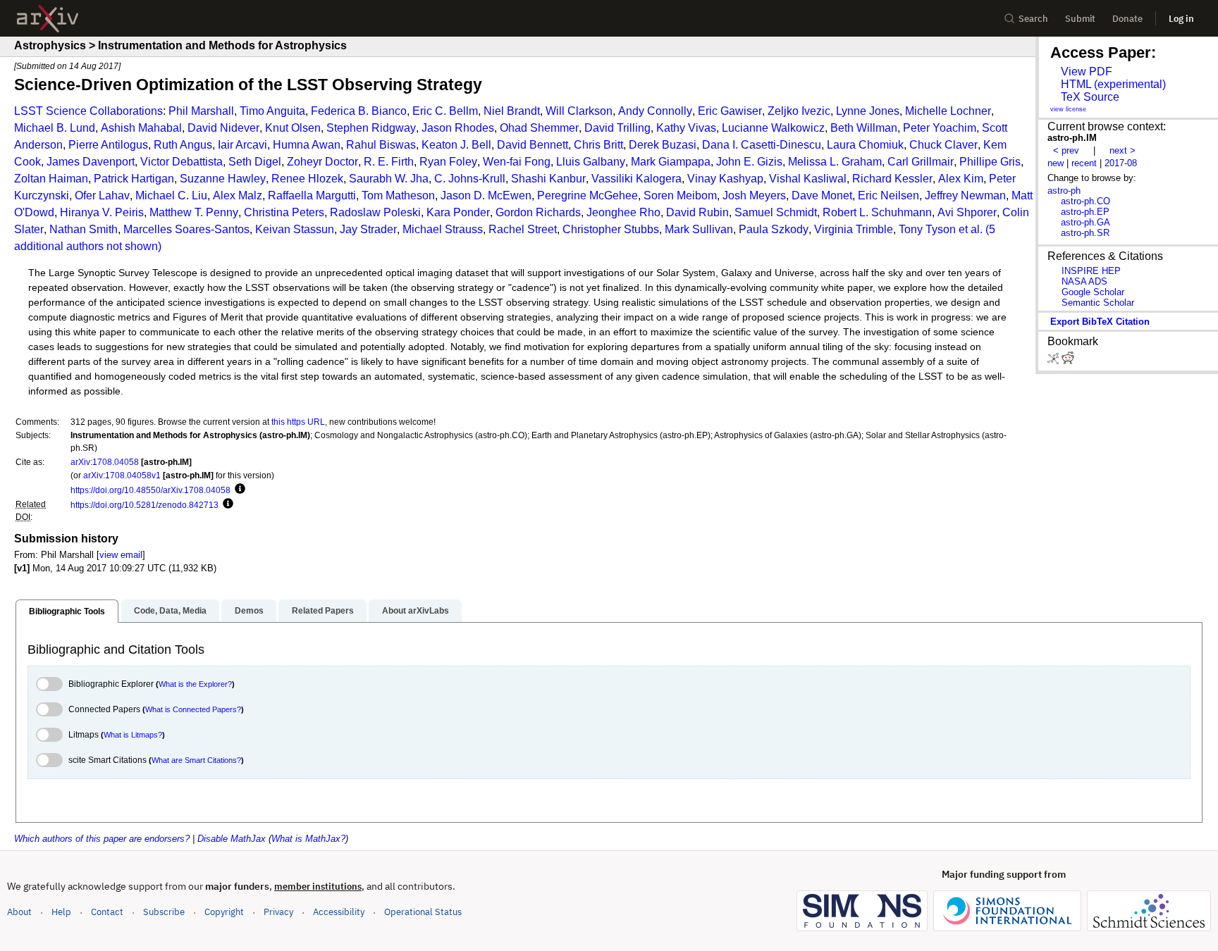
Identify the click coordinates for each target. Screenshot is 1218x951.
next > (1122, 150)
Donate (1127, 19)
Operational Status (423, 911)
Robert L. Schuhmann (877, 212)
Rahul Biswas (381, 145)
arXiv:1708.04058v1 (122, 475)
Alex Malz (237, 195)
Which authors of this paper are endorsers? (102, 838)
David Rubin (697, 212)
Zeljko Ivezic (799, 111)
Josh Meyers (754, 195)
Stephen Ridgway (371, 128)
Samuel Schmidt (775, 212)
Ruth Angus (183, 145)
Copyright (224, 912)
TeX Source (1090, 97)
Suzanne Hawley (223, 179)
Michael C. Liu (171, 195)
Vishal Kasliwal (808, 179)
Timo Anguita (272, 111)
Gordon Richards (538, 212)
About (19, 912)
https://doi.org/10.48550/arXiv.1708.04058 (150, 490)
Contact (107, 912)
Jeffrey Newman (965, 195)
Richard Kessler (892, 179)
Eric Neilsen (888, 195)
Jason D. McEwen (486, 195)
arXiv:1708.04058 (104, 461)
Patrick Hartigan (134, 179)
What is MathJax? (308, 838)
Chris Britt (598, 145)
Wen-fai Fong (516, 162)
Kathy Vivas (686, 128)
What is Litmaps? (133, 735)
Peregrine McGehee (587, 195)
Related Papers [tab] (323, 611)
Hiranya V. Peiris (102, 212)
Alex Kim (960, 179)
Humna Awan (306, 145)
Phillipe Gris (990, 162)
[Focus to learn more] (237, 489)
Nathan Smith (83, 229)
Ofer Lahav (102, 195)
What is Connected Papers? (193, 709)
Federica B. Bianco (359, 111)
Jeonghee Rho (623, 212)
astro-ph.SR (1085, 233)
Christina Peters (284, 212)
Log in (1181, 19)
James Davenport (91, 162)
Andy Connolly (655, 111)
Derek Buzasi (662, 145)
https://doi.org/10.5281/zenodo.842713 (144, 504)
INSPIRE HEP (1091, 271)
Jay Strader (368, 229)
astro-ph (1064, 190)
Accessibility (338, 912)
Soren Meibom (680, 195)
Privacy (278, 912)
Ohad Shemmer (539, 128)
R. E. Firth (389, 162)
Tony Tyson (927, 229)
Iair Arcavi (242, 145)
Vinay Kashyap (725, 179)
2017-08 (1121, 163)
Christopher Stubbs (610, 229)
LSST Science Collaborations (88, 111)
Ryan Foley (448, 162)
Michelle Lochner (948, 111)
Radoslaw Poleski (375, 212)
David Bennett (532, 145)
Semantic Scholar (1098, 302)
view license (1068, 109)
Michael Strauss (442, 229)
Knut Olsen (293, 128)
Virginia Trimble (853, 229)
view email (120, 554)
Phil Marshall (201, 111)
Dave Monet (822, 195)
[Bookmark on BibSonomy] (1054, 361)
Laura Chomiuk (865, 145)
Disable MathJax (231, 838)
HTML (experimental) (1113, 84)
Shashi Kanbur (548, 179)
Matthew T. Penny (193, 212)
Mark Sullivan (699, 229)
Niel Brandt (512, 111)
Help (61, 912)
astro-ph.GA (1085, 222)
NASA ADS (1084, 281)
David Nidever (223, 128)
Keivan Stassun (294, 229)
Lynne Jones (867, 111)
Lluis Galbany (590, 162)
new (1055, 163)
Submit (1080, 19)
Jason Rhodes (458, 128)
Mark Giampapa (670, 162)
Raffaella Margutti (312, 195)
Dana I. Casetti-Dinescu (761, 145)
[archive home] (47, 18)
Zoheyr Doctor (322, 162)
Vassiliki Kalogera (636, 179)
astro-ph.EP (1085, 211)
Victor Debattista (181, 162)
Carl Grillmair (920, 162)
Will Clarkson (579, 111)
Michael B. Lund (54, 128)
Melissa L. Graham (835, 162)
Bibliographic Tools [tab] (67, 611)
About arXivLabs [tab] (415, 611)
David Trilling (617, 128)
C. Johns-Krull (469, 179)
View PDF (1086, 71)
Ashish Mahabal (141, 128)
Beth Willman (863, 128)
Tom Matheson (398, 195)
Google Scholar (1093, 292)
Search (1033, 19)
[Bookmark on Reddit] (1068, 361)
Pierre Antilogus (108, 145)
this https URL (298, 421)
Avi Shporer (967, 212)
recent (1084, 163)
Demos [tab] (249, 611)
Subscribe (164, 912)
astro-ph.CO (1085, 201)
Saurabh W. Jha (389, 179)
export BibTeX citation (1100, 321)
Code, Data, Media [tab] (170, 611)
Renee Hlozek (307, 179)
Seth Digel (254, 162)
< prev (1066, 150)
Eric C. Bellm (445, 111)
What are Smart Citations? (196, 760)
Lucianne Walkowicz (773, 128)
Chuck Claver (943, 145)
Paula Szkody (773, 229)
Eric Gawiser (730, 111)
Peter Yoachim (939, 128)
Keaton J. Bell (456, 145)
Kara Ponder (458, 212)
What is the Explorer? (195, 684)
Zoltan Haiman (51, 179)
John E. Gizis (749, 162)
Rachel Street (522, 229)
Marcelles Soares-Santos (186, 229)
